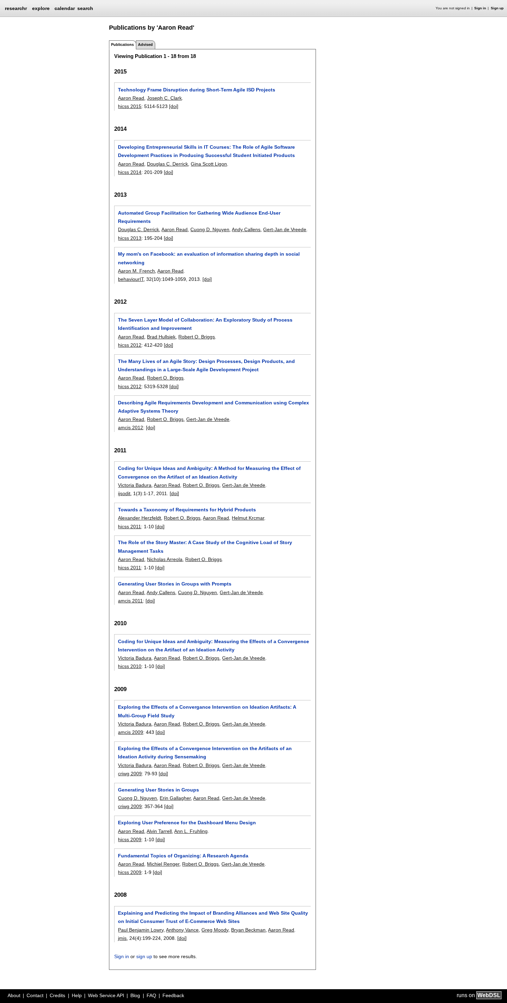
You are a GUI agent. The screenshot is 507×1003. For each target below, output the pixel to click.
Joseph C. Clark (164, 98)
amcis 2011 (130, 600)
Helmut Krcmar (248, 518)
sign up (144, 956)
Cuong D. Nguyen (209, 229)
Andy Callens (246, 229)
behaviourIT (130, 279)
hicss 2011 (129, 526)
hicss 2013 (129, 238)
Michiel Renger (163, 864)
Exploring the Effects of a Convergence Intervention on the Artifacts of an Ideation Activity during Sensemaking (205, 752)
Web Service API (106, 995)
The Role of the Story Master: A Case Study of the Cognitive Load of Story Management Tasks (205, 546)
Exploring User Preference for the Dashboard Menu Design (187, 822)
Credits (57, 995)
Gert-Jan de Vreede (284, 229)
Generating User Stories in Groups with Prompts (174, 584)
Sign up (497, 8)
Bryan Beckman (248, 930)
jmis (122, 938)
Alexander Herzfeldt (139, 518)
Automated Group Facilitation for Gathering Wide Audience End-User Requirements (199, 217)
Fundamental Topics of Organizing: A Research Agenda (183, 855)
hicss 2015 (129, 106)
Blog (135, 995)
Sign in (480, 8)
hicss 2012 (129, 345)
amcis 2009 (130, 732)
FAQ (151, 995)
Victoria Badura (134, 485)
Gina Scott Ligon (209, 164)
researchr (16, 8)
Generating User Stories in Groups (158, 790)
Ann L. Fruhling (191, 831)
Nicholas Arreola (164, 559)
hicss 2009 (129, 839)
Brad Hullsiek (161, 337)
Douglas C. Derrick (167, 164)
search (85, 8)
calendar (64, 8)
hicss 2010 (129, 666)
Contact (35, 995)
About (14, 995)
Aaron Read (131, 98)
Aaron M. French (136, 271)
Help (77, 995)
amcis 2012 (130, 427)
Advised (145, 44)
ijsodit (124, 493)
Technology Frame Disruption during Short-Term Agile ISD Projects (196, 89)
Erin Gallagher (175, 798)
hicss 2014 (129, 172)
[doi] (173, 106)
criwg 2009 (130, 773)
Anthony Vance (182, 930)
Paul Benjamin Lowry (140, 930)
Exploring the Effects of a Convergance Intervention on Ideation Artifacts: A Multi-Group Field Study (207, 711)
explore (41, 8)
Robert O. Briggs (196, 337)
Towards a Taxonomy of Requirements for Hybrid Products (187, 509)
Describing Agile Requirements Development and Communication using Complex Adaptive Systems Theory (213, 407)
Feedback (173, 995)
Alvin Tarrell (159, 831)
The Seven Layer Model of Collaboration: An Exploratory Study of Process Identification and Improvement (205, 324)
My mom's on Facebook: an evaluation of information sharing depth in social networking (209, 258)
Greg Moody (214, 930)
